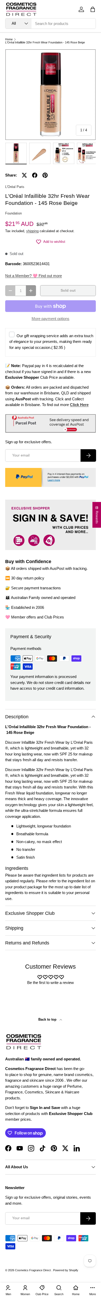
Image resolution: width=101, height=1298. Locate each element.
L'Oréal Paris (14, 187)
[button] (92, 9)
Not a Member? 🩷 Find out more (33, 275)
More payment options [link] (50, 318)
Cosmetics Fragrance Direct (33, 1270)
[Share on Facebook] (35, 175)
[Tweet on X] (24, 175)
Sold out (68, 290)
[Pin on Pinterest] (45, 175)
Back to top (47, 1019)
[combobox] (50, 23)
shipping (32, 231)
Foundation (13, 213)
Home (9, 39)
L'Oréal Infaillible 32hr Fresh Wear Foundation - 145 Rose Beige (45, 42)
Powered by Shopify (65, 1270)
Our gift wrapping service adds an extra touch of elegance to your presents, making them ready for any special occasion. (51, 342)
